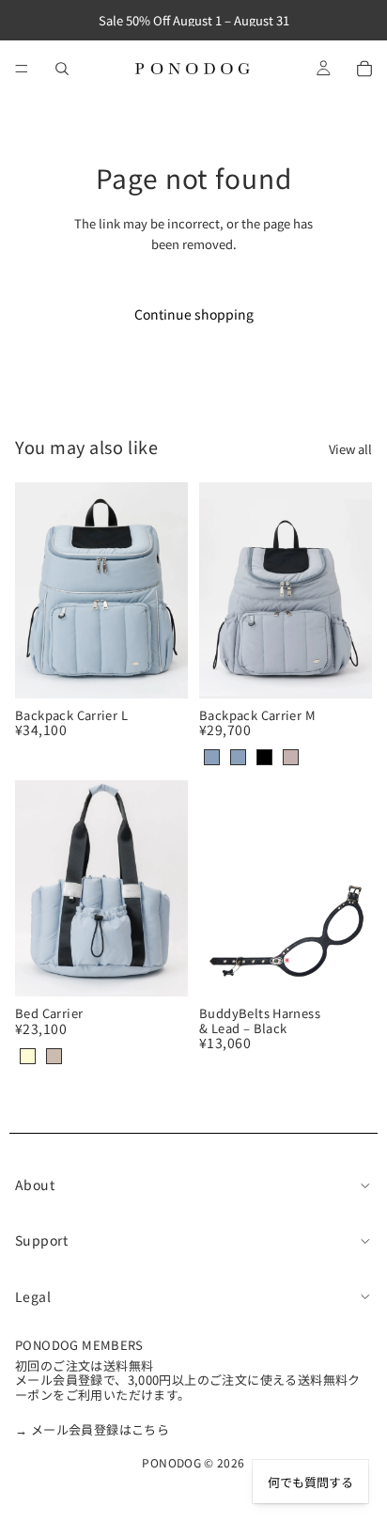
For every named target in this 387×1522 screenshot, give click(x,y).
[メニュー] (21, 68)
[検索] (62, 68)
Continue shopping (194, 314)
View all (350, 449)
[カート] (364, 68)
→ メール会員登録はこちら (92, 1429)
